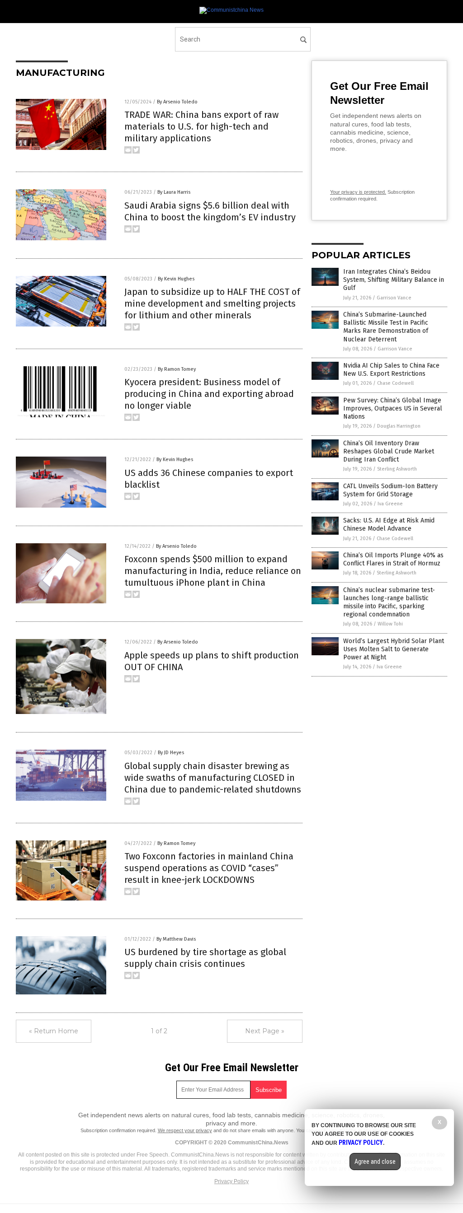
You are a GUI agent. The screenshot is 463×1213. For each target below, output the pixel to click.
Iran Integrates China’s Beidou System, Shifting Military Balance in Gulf (393, 280)
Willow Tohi (390, 624)
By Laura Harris (173, 192)
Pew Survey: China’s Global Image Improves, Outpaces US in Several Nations (392, 408)
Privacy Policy (231, 1181)
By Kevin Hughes (176, 279)
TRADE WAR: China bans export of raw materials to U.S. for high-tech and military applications (201, 126)
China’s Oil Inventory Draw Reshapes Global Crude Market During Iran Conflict (388, 451)
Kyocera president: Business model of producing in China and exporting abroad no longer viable (209, 394)
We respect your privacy (185, 1130)
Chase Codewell (395, 383)
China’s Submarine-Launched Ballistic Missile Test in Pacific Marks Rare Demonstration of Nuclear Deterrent (385, 327)
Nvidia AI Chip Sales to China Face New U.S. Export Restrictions (391, 370)
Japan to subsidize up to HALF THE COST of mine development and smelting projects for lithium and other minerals (212, 303)
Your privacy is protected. (358, 192)
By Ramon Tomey (177, 369)
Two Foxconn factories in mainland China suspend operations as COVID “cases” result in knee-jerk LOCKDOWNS (208, 868)
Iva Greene (390, 504)
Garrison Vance (394, 298)
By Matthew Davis (176, 939)
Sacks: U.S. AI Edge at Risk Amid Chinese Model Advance (389, 524)
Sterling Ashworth (397, 469)
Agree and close (375, 1161)
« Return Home (53, 1031)
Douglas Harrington (398, 426)
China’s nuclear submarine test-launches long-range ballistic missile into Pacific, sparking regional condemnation (389, 602)
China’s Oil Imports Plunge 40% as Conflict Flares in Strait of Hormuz (393, 559)
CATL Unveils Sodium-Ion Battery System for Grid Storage (390, 490)
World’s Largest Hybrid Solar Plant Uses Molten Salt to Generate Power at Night (393, 649)
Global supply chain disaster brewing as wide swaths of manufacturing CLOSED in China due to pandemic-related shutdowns (212, 777)
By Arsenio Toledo (177, 102)
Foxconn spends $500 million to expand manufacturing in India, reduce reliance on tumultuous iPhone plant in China (212, 571)
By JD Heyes (171, 753)
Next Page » (264, 1031)
